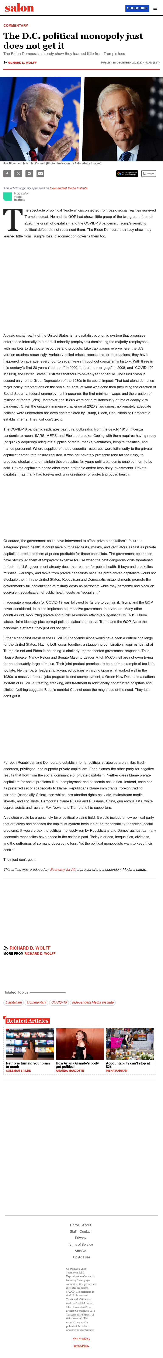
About (86, 1225)
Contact (85, 1232)
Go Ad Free (81, 1257)
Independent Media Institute (68, 188)
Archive (80, 1251)
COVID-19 (59, 1002)
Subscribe (137, 8)
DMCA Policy (81, 1346)
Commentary (36, 1002)
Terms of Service (80, 1244)
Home (74, 1225)
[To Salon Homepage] (19, 7)
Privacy (80, 1238)
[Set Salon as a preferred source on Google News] (127, 173)
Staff (73, 1232)
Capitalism (14, 1002)
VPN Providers (81, 1339)
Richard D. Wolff (22, 62)
